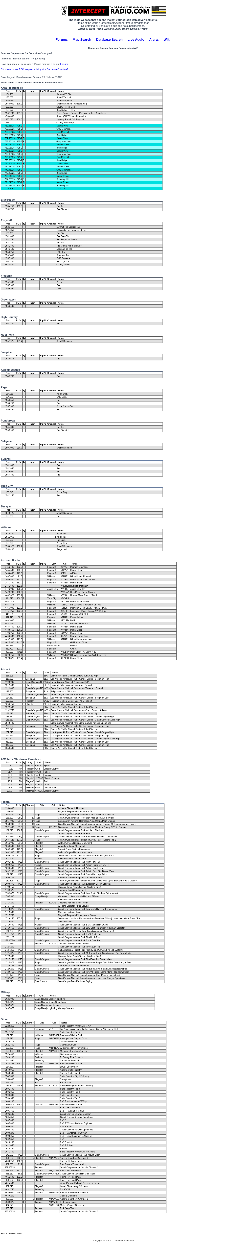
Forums (62, 39)
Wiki (167, 39)
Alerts (154, 39)
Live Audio (136, 39)
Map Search (82, 39)
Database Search (109, 39)
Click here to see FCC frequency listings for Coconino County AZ (34, 69)
